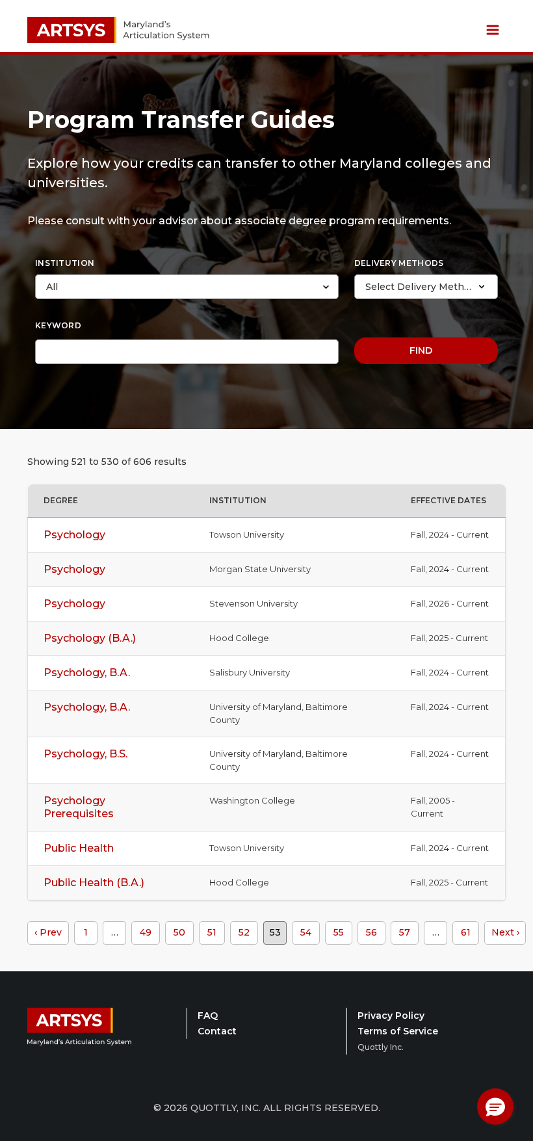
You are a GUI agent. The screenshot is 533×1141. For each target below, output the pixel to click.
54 (305, 932)
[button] (495, 1106)
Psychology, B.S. (85, 754)
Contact (217, 1031)
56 (371, 932)
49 (145, 932)
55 (338, 932)
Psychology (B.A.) (90, 638)
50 (179, 932)
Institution (64, 263)
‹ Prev (48, 932)
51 (211, 932)
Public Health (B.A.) (94, 882)
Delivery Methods (399, 263)
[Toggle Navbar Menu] (493, 30)
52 (244, 932)
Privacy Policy (391, 1015)
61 (466, 932)
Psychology (74, 535)
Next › (505, 932)
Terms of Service (398, 1031)
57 (404, 932)
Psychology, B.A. (87, 672)
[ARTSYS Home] (79, 1034)
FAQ (208, 1015)
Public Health (79, 848)
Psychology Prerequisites (79, 807)
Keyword (58, 325)
